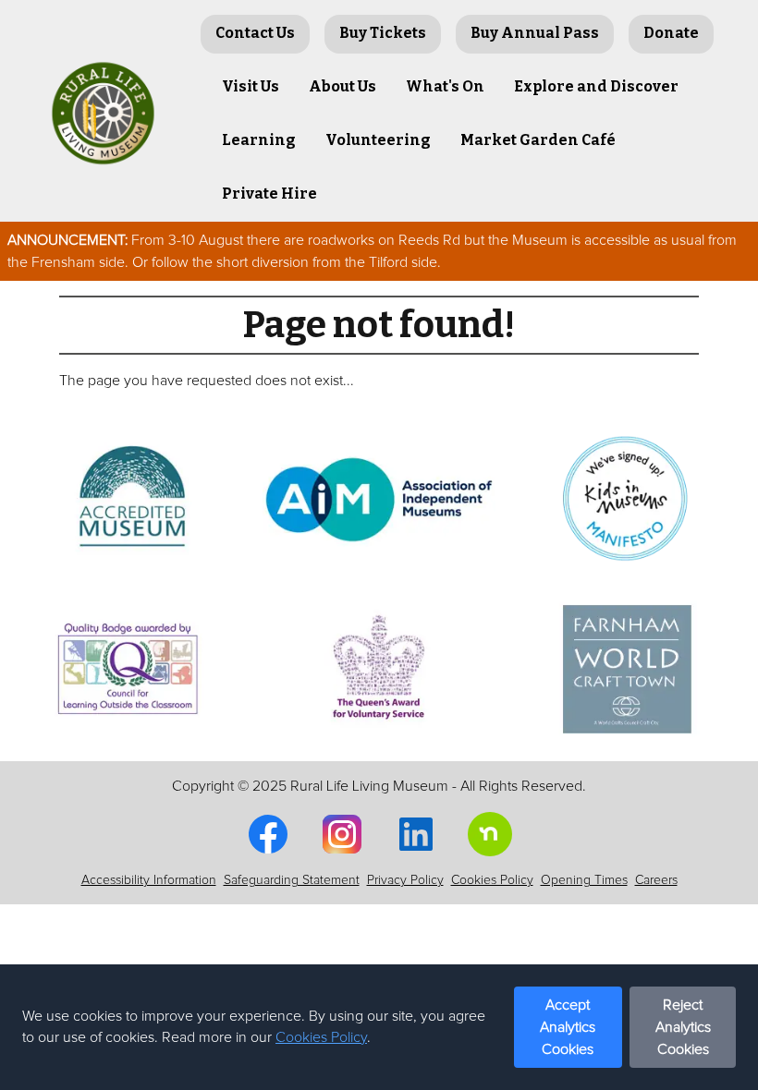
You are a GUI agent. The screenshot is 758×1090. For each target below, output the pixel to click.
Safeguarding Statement (292, 880)
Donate (671, 33)
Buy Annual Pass (535, 33)
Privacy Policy (405, 880)
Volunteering (378, 140)
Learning (259, 140)
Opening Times (584, 880)
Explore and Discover (596, 86)
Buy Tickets (382, 33)
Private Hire (269, 193)
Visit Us (250, 86)
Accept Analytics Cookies (567, 1027)
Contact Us (255, 33)
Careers (656, 880)
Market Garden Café (538, 140)
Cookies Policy (321, 1037)
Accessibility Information (148, 880)
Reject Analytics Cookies (683, 1027)
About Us (342, 86)
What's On (445, 86)
